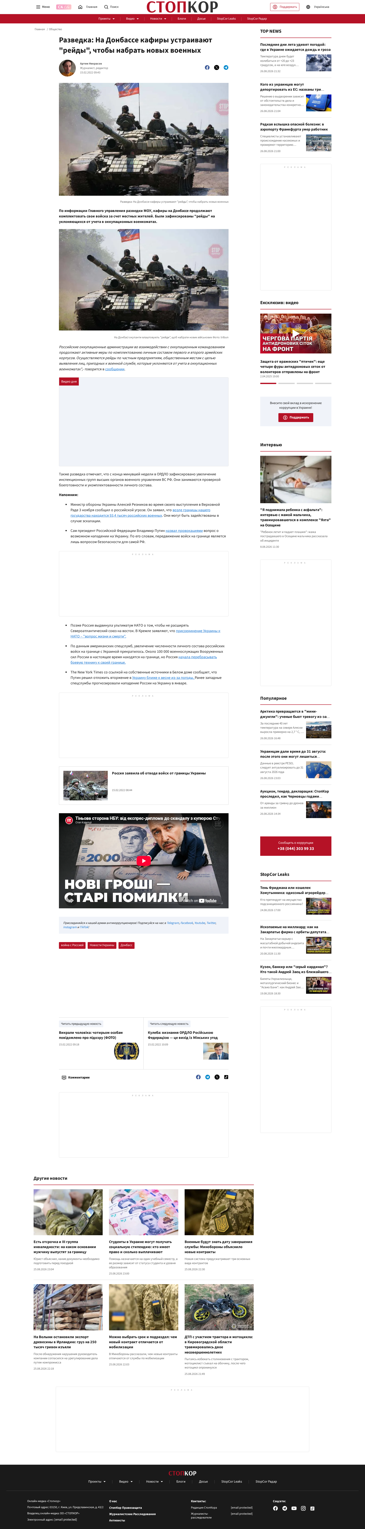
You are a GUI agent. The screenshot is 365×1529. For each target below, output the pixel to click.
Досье (201, 18)
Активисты (117, 1520)
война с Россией (72, 945)
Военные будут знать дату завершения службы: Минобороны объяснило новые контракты (218, 1247)
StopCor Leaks (226, 18)
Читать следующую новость (169, 1024)
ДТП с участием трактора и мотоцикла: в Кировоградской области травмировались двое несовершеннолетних (219, 1344)
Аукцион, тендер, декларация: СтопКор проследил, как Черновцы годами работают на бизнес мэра (294, 796)
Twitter (210, 923)
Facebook (186, 923)
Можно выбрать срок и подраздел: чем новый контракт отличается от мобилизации (143, 1342)
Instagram (70, 927)
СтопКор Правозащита (125, 1508)
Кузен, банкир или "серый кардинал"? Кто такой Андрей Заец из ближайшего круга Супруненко (294, 972)
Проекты (104, 18)
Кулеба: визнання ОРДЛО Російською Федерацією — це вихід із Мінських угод (183, 1035)
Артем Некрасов (91, 64)
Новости (156, 18)
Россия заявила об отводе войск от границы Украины (159, 773)
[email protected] (65, 1519)
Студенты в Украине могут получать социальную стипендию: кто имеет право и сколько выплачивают (140, 1247)
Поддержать (288, 7)
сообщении (114, 369)
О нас (113, 1501)
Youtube (199, 923)
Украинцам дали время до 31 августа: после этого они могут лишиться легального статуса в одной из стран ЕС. (295, 756)
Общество (55, 29)
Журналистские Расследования (132, 1514)
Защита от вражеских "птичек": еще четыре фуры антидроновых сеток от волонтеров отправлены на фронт (292, 367)
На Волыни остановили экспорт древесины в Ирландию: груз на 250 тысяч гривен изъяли (65, 1342)
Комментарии (79, 1077)
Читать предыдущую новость (81, 1024)
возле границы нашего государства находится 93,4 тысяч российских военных (140, 512)
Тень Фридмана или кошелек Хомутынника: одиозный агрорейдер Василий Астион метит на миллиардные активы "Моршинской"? (295, 895)
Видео (130, 18)
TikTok (84, 927)
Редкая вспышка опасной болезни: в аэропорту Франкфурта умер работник (294, 127)
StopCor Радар (257, 18)
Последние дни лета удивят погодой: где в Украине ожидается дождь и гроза (295, 47)
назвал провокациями (184, 530)
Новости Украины (102, 945)
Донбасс (126, 945)
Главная (40, 29)
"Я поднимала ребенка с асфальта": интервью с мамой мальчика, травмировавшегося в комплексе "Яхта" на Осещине (295, 517)
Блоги (182, 18)
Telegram (173, 923)
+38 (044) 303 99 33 (296, 849)
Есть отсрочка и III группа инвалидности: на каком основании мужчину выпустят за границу (65, 1247)
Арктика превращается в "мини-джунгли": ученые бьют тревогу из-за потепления (293, 716)
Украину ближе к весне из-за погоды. (163, 677)
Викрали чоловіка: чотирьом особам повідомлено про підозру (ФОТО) (91, 1035)
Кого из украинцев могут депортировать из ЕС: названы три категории (290, 89)
